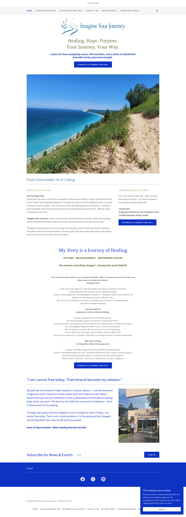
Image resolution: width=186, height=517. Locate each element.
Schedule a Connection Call (93, 64)
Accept (162, 509)
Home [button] (35, 509)
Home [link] (29, 11)
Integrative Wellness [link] (71, 11)
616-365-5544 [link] (93, 3)
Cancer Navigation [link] (46, 11)
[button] (157, 10)
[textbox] (108, 455)
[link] (93, 27)
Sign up (152, 455)
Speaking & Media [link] (130, 11)
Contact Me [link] (92, 11)
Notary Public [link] (109, 11)
